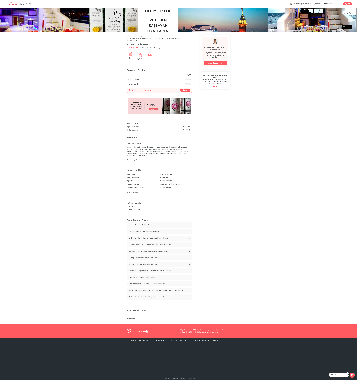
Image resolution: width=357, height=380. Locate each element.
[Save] (345, 12)
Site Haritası (191, 378)
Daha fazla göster (132, 160)
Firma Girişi (328, 4)
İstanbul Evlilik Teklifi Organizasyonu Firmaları (139, 38)
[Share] (350, 12)
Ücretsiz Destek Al (215, 63)
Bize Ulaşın (173, 340)
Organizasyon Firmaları (142, 36)
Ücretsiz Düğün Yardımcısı (302, 4)
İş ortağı (215, 340)
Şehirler (317, 4)
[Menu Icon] (6, 4)
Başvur (215, 86)
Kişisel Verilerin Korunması (200, 340)
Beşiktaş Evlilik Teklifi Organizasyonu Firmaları (168, 38)
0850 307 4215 (133, 48)
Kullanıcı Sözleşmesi (159, 340)
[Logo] (16, 4)
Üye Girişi (337, 4)
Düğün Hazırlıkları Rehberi (139, 340)
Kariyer (224, 340)
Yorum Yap (131, 319)
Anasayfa (130, 36)
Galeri (348, 27)
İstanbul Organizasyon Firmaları (161, 36)
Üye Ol (347, 4)
